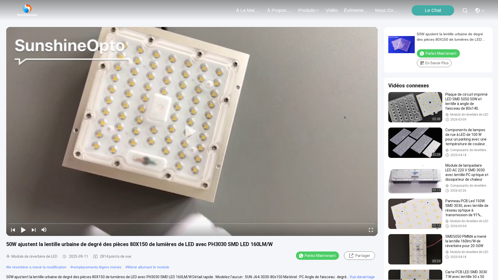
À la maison (248, 10)
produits (306, 10)
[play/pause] (23, 230)
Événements (356, 10)
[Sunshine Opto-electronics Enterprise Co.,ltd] (27, 10)
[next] (34, 230)
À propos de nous (279, 10)
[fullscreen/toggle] (371, 230)
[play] (191, 131)
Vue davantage (362, 277)
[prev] (13, 230)
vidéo (332, 10)
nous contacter (387, 10)
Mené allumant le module (148, 267)
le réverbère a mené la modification (37, 267)
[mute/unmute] (44, 230)
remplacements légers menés (97, 267)
